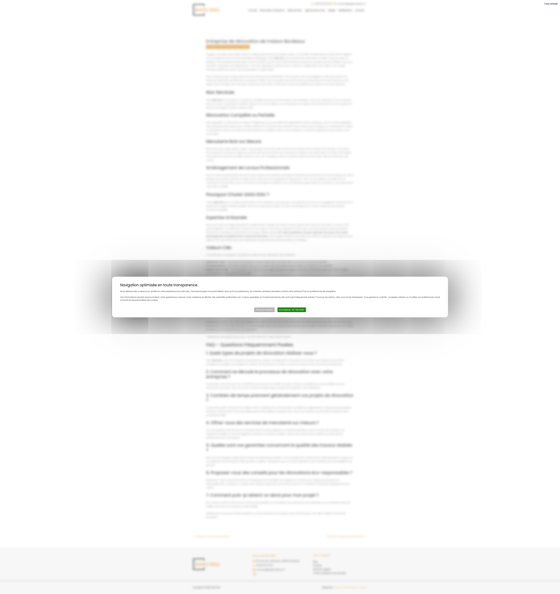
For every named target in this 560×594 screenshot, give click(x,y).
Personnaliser (264, 309)
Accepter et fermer (291, 309)
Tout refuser (551, 3)
